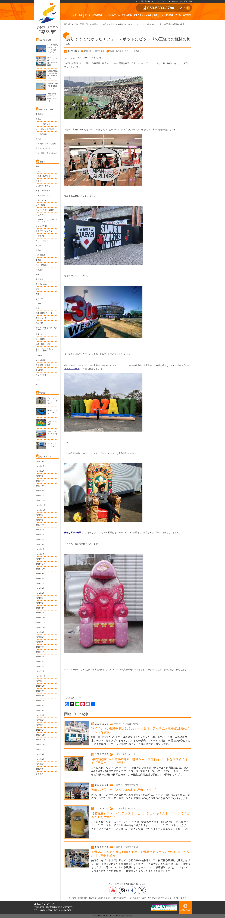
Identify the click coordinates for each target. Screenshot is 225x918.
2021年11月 (40, 740)
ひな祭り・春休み (43, 186)
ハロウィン (40, 236)
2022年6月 (40, 705)
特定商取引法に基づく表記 (100, 898)
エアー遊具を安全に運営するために (156, 898)
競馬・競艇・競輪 (43, 344)
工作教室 (39, 114)
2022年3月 (40, 720)
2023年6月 (40, 647)
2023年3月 (40, 661)
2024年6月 (40, 588)
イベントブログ (179, 898)
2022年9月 (40, 691)
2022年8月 (40, 696)
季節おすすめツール (44, 148)
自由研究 (39, 355)
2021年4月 (40, 764)
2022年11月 (40, 681)
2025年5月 (40, 535)
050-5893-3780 (160, 8)
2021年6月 (40, 754)
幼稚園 (38, 303)
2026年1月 (40, 496)
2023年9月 (40, 632)
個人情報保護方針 (120, 898)
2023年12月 (41, 618)
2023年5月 (40, 652)
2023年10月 (41, 627)
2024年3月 (40, 603)
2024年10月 (41, 569)
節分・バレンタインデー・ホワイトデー (47, 350)
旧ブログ (39, 774)
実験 (37, 294)
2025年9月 (40, 515)
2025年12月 (41, 500)
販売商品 (187, 15)
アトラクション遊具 (142, 15)
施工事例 (39, 323)
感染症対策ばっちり (44, 313)
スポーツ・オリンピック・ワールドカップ (47, 220)
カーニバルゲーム (112, 15)
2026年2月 (40, 491)
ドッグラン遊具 (166, 15)
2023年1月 (40, 671)
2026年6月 (40, 471)
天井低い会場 (41, 284)
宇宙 (37, 289)
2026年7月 (40, 466)
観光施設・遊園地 (43, 365)
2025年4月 (40, 539)
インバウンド (41, 200)
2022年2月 (40, 725)
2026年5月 (40, 476)
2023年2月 (40, 666)
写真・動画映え (42, 265)
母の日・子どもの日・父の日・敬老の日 (47, 328)
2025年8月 (40, 520)
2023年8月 (40, 637)
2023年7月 (40, 642)
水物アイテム (41, 334)
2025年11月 (40, 505)
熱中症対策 (40, 339)
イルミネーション (43, 195)
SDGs (38, 171)
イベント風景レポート (45, 124)
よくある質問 (134, 898)
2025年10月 (41, 510)
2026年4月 (40, 481)
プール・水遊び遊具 (93, 15)
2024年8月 (40, 579)
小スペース (40, 299)
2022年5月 (40, 710)
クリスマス (40, 215)
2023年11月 (40, 622)
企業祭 (38, 250)
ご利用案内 (82, 898)
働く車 (38, 260)
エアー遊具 (77, 15)
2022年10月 (41, 686)
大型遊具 (39, 279)
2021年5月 (40, 759)
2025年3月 (40, 544)
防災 (37, 380)
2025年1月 (40, 554)
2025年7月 (40, 525)
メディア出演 (41, 134)
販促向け (39, 370)
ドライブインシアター (45, 231)
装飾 (155, 15)
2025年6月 (40, 530)
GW (37, 166)
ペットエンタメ (42, 241)
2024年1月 (40, 613)
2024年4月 (40, 598)
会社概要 (72, 898)
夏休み (38, 274)
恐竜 (37, 308)
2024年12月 (41, 559)
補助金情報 (40, 360)
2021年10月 (41, 744)
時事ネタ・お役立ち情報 (46, 144)
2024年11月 (40, 564)
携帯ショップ (41, 318)
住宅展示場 (40, 255)
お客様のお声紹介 (43, 176)
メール (183, 8)
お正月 (38, 181)
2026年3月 (40, 486)
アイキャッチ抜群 (43, 191)
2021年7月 (40, 749)
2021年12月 (41, 735)
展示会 (38, 119)
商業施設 (39, 270)
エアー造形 (40, 205)
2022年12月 (41, 676)
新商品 (38, 139)
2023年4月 (40, 657)
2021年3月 (40, 769)
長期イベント (41, 375)
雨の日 (38, 384)
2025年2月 (40, 549)
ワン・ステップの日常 (45, 129)
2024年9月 (40, 574)
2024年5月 (40, 593)
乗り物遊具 (127, 15)
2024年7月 (40, 583)
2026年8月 (40, 461)
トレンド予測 (41, 226)
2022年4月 (40, 715)
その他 (178, 15)
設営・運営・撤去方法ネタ (47, 153)
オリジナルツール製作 (45, 210)
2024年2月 (40, 608)
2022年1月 (40, 730)
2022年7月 (40, 701)
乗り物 (38, 245)
